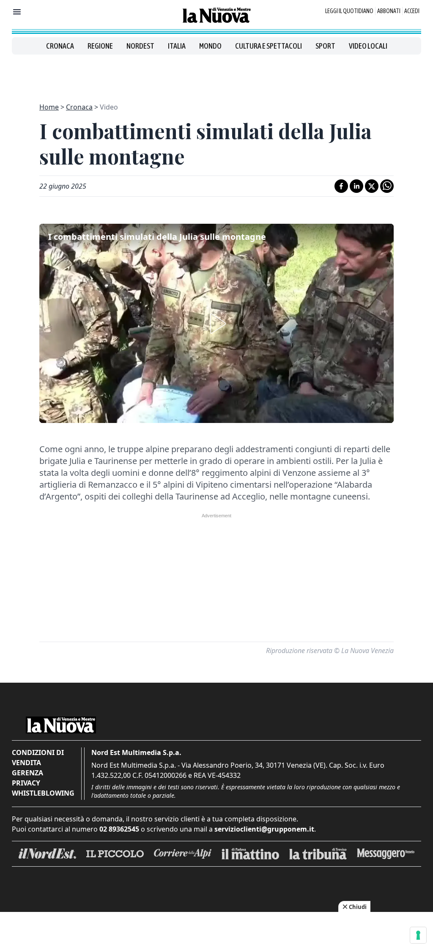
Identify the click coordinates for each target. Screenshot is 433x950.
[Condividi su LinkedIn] (356, 186)
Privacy (26, 783)
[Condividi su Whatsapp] (387, 186)
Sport (325, 45)
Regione (100, 45)
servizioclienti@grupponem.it (264, 829)
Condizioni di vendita (38, 757)
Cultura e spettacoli (268, 45)
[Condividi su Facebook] (341, 186)
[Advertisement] (216, 74)
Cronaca (60, 45)
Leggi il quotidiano (349, 11)
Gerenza (27, 772)
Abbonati (388, 11)
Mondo (210, 45)
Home (49, 107)
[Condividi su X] (371, 186)
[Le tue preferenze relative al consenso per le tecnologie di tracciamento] (418, 935)
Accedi (411, 11)
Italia (177, 45)
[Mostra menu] (17, 12)
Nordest (140, 45)
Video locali (368, 45)
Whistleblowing (43, 793)
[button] (216, 323)
